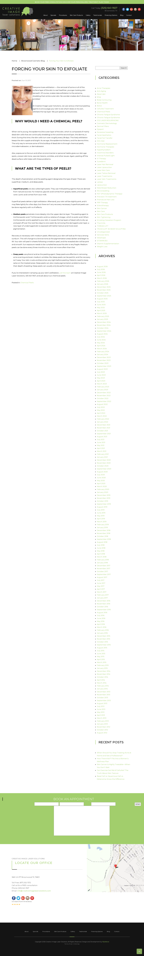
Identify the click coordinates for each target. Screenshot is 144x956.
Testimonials (97, 15)
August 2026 (102, 266)
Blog (121, 15)
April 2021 (101, 448)
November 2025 (103, 290)
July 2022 (101, 407)
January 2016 (102, 633)
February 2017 (103, 595)
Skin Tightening (103, 217)
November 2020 (104, 463)
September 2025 (104, 296)
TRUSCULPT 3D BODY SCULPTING (111, 229)
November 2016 (103, 604)
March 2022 (102, 416)
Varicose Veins (103, 235)
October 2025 (102, 293)
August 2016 (102, 612)
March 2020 (102, 486)
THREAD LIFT (102, 226)
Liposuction (102, 185)
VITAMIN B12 (102, 241)
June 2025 (101, 305)
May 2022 (101, 410)
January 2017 (102, 598)
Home (14, 61)
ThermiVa (101, 223)
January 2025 (102, 319)
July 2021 (100, 439)
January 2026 (102, 284)
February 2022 (103, 419)
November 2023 (103, 360)
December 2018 (103, 530)
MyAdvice (105, 942)
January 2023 (102, 390)
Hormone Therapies (105, 147)
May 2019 (100, 516)
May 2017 (100, 586)
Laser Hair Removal (105, 164)
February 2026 (103, 281)
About (45, 15)
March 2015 (101, 662)
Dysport (100, 129)
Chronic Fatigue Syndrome (108, 115)
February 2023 (103, 387)
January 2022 (102, 422)
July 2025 (101, 302)
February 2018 (103, 560)
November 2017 (103, 568)
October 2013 (102, 698)
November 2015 (103, 639)
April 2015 (101, 659)
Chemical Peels (27, 283)
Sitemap (77, 944)
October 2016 (102, 607)
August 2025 (102, 299)
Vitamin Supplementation (108, 244)
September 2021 (104, 434)
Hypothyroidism (104, 150)
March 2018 (101, 557)
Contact (129, 15)
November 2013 (103, 695)
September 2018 (104, 539)
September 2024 (104, 331)
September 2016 (104, 610)
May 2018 (100, 551)
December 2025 (104, 287)
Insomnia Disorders (105, 153)
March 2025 (102, 313)
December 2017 (103, 566)
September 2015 (104, 645)
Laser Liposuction (104, 167)
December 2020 (104, 460)
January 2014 (102, 689)
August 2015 (102, 648)
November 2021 (103, 428)
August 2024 (102, 334)
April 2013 (101, 715)
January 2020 (102, 492)
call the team (65, 273)
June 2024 (101, 340)
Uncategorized (103, 232)
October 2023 (102, 363)
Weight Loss (102, 247)
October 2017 (102, 571)
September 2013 (104, 700)
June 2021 (101, 442)
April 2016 (101, 624)
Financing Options (111, 15)
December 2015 (103, 636)
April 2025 (101, 310)
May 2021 (100, 445)
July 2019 (100, 510)
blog (99, 97)
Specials (53, 15)
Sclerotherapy (103, 205)
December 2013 (103, 692)
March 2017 (101, 592)
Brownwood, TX (111, 11)
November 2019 (103, 498)
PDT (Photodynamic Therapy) (109, 194)
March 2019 (101, 522)
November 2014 (103, 674)
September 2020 (104, 469)
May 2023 (101, 378)
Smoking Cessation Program (109, 220)
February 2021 (103, 454)
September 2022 (104, 401)
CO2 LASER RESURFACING (108, 120)
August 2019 (102, 507)
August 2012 (102, 733)
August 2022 (102, 404)
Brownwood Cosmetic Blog (33, 61)
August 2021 (102, 437)
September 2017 (104, 574)
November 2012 (103, 727)
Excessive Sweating (105, 132)
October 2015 (102, 642)
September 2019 (104, 504)
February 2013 (103, 721)
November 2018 (103, 533)
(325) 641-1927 (109, 7)
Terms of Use (68, 944)
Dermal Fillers (103, 126)
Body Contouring (104, 100)
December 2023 (104, 357)
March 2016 (101, 627)
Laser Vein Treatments (106, 179)
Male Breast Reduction (106, 188)
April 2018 (101, 554)
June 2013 (101, 709)
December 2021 (103, 425)
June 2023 (101, 375)
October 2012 (102, 730)
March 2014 (101, 683)
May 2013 (100, 712)
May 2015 (100, 656)
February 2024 (103, 351)
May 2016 (100, 621)
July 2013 (100, 706)
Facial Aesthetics (104, 135)
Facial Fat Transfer (104, 138)
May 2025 (101, 308)
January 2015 (102, 668)
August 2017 (102, 577)
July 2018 (100, 545)
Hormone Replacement (107, 144)
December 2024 (104, 322)
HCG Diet (101, 141)
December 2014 (103, 671)
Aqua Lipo (101, 94)
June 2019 (101, 513)
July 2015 (100, 651)
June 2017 (101, 583)
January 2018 (102, 563)
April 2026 (101, 275)
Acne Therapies (103, 88)
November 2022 (103, 395)
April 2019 (101, 519)
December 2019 (103, 495)
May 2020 (101, 481)
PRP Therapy (102, 203)
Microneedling (103, 191)
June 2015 (101, 654)
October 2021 (102, 431)
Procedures (63, 15)
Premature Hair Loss (105, 200)
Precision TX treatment (107, 197)
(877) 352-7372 (25, 883)
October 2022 (102, 398)
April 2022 (101, 413)
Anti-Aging (101, 91)
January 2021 (102, 457)
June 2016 (101, 618)
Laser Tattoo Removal (106, 173)
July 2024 (101, 337)
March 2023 (102, 384)
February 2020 (103, 489)
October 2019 (102, 501)
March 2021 (101, 451)
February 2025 (103, 316)
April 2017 (101, 589)
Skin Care (101, 211)
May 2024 (101, 343)
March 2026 (102, 278)
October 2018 (102, 536)
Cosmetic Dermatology (107, 123)
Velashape (101, 238)
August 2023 (102, 369)
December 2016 (103, 601)
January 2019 (102, 527)
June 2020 (101, 478)
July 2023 (101, 372)
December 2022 (104, 393)
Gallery (88, 15)
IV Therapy (101, 159)
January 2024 (102, 354)
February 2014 (103, 686)
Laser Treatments (104, 176)
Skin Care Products (76, 15)
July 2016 (100, 615)
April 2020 (101, 483)
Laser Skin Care (103, 170)
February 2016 (103, 630)
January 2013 (102, 724)
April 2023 (101, 381)
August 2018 (102, 542)
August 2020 (102, 472)
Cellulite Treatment (105, 109)
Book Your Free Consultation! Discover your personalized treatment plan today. (72, 2)
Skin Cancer (102, 208)
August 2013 (102, 703)
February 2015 (103, 665)
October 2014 (102, 677)
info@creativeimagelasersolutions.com (34, 891)
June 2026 (101, 272)
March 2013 (101, 718)
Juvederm (101, 161)
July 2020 (101, 475)
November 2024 (104, 325)
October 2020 (102, 466)
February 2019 (103, 525)
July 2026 (101, 269)
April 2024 (101, 346)
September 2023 (104, 366)
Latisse (100, 182)
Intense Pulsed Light (106, 156)
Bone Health (102, 103)
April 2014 (101, 680)
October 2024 (102, 328)
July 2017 (100, 580)
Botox (99, 106)
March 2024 (102, 349)
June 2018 (101, 548)
